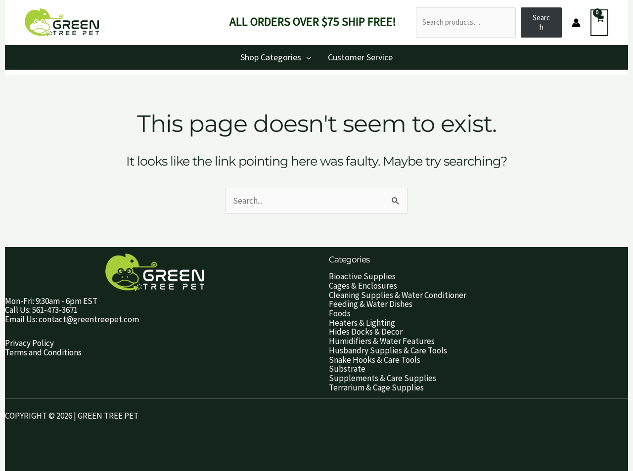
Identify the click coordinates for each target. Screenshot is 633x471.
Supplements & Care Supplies (382, 378)
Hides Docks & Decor (366, 331)
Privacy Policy (29, 343)
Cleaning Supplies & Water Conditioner (397, 295)
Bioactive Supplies (362, 276)
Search (541, 22)
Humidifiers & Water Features (382, 341)
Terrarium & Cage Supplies (376, 387)
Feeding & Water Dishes (370, 304)
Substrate (347, 368)
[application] (306, 57)
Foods (340, 313)
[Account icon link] (576, 22)
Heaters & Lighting (362, 322)
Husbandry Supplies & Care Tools (388, 350)
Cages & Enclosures (363, 285)
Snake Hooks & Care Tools (374, 359)
